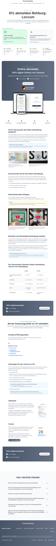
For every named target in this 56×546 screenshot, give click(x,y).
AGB (45, 540)
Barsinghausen (19, 528)
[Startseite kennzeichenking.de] (28, 1)
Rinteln (46, 528)
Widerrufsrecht (51, 540)
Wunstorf (52, 531)
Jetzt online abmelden (28, 83)
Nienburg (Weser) (39, 528)
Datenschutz (40, 540)
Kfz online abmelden (44, 308)
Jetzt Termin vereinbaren (14, 440)
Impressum (33, 540)
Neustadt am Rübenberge (29, 528)
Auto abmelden (26, 10)
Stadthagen (51, 528)
